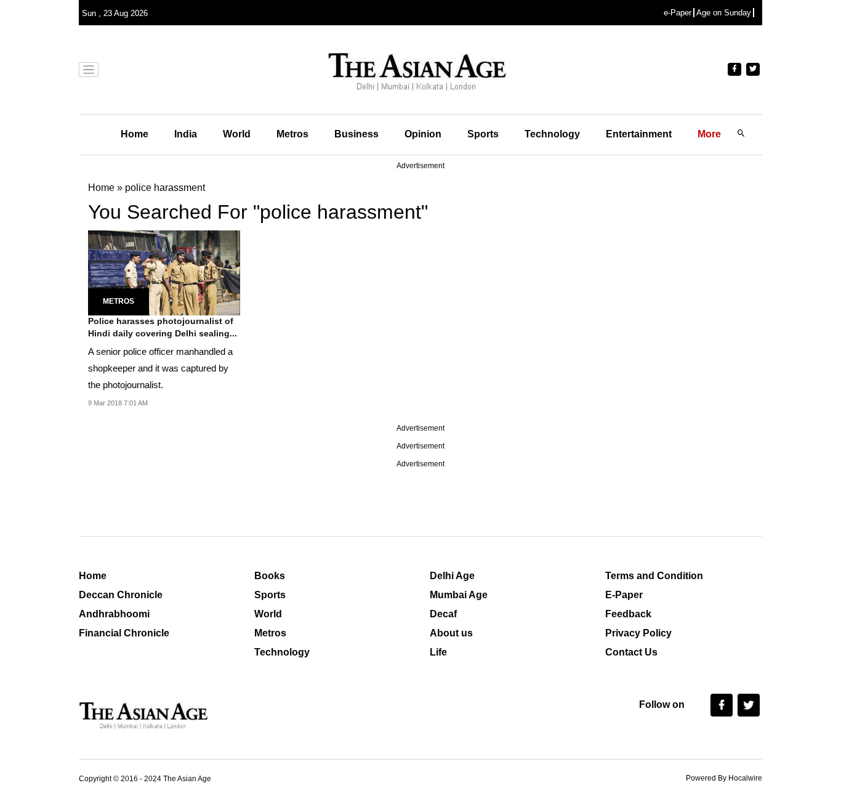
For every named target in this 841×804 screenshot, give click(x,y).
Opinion (422, 134)
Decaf (443, 614)
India (185, 134)
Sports (483, 134)
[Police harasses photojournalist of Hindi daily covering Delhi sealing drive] (164, 272)
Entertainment (639, 134)
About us (451, 633)
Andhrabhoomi (114, 614)
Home (134, 134)
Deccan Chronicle (121, 595)
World (237, 134)
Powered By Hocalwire (724, 778)
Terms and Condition (654, 576)
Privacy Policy (638, 633)
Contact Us (631, 652)
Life (438, 652)
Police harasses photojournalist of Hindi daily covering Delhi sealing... (162, 327)
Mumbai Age (459, 595)
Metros (292, 134)
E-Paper (624, 595)
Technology (552, 134)
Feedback (628, 614)
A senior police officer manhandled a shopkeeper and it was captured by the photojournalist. (160, 368)
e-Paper (677, 12)
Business (356, 134)
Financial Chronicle (124, 633)
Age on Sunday (723, 12)
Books (269, 576)
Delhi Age (452, 576)
